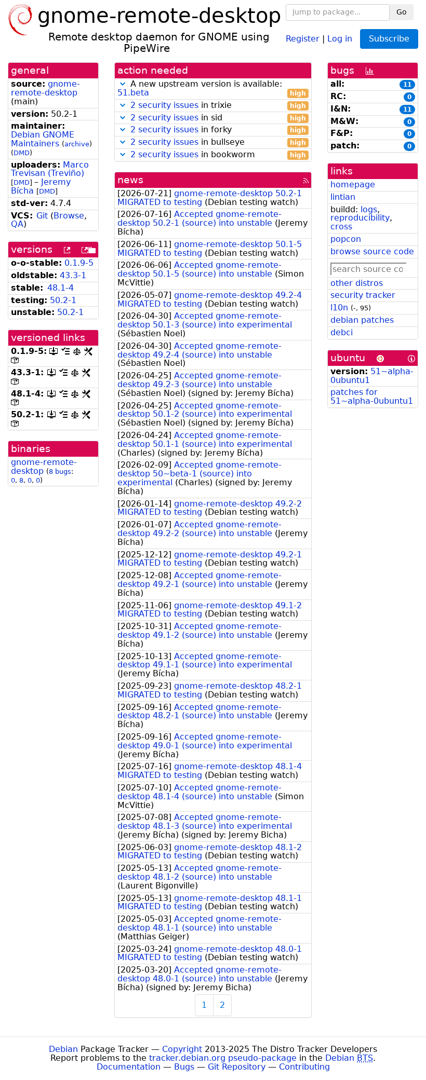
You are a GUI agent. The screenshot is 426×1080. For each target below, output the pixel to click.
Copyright (182, 1049)
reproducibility (360, 218)
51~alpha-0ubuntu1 (372, 375)
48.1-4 (60, 288)
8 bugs (60, 471)
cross (341, 226)
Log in (339, 38)
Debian (63, 1049)
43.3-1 (73, 275)
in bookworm (218, 155)
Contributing (304, 1067)
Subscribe (389, 39)
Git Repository (236, 1067)
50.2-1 (63, 300)
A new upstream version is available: (211, 89)
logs (369, 209)
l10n (339, 307)
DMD (22, 153)
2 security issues (164, 105)
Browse (69, 216)
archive (76, 144)
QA (17, 224)
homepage (352, 184)
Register (303, 38)
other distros (356, 283)
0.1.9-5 (79, 263)
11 (407, 84)
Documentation (129, 1067)
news (130, 180)
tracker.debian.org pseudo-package (223, 1058)
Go (401, 12)
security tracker (362, 295)
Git (42, 216)
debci (341, 332)
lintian (342, 197)
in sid (218, 118)
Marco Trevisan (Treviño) (50, 169)
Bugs (184, 1067)
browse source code (372, 251)
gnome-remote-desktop (45, 88)
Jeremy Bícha (41, 186)
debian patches (362, 320)
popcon (345, 239)
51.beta (133, 93)
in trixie (218, 105)
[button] (122, 84)
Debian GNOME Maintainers (42, 139)
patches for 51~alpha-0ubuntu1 (371, 396)
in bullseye (218, 142)
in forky (218, 130)
